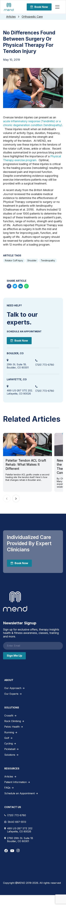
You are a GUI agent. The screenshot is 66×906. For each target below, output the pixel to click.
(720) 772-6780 (44, 364)
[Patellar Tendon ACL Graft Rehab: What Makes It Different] (27, 444)
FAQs (7, 787)
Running (9, 732)
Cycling (8, 743)
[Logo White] (15, 601)
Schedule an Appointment (19, 793)
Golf (6, 737)
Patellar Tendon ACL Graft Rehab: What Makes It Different (26, 465)
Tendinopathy (48, 260)
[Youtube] (12, 851)
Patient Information (15, 782)
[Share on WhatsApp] (26, 286)
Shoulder (32, 260)
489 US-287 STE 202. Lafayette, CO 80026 (20, 392)
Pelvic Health (12, 726)
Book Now (41, 6)
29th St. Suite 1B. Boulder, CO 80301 (18, 366)
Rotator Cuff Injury (14, 260)
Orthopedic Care (32, 16)
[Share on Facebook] (9, 286)
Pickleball (9, 749)
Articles (11, 16)
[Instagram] (18, 850)
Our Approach (12, 688)
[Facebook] (6, 851)
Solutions (9, 754)
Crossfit (8, 715)
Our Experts (11, 693)
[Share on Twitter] (15, 286)
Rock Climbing (12, 721)
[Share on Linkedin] (20, 286)
